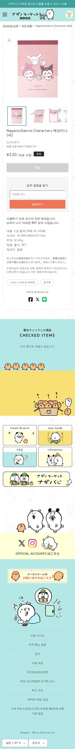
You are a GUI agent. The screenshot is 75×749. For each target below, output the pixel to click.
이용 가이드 (37, 635)
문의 (37, 654)
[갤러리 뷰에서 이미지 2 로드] (37, 116)
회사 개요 (37, 690)
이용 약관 (37, 663)
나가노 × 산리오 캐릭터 (22, 282)
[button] (5, 14)
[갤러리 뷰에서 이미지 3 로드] (58, 116)
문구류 (47, 282)
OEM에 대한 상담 (37, 699)
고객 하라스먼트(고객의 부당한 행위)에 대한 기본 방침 (37, 711)
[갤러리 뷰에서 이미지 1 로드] (17, 116)
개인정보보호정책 (37, 672)
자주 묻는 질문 (37, 644)
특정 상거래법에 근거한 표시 (37, 681)
